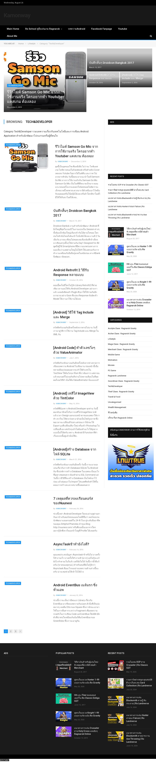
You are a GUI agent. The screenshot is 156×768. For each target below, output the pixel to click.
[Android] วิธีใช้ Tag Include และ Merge (73, 314)
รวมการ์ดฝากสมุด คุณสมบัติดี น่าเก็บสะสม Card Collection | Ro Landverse (139, 682)
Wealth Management (117, 407)
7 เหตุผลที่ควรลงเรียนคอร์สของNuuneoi (73, 501)
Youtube (122, 28)
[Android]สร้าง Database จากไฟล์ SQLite (74, 451)
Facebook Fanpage (101, 28)
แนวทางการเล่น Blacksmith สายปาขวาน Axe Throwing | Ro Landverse (138, 737)
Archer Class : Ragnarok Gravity (121, 333)
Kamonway (17, 15)
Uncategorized (114, 402)
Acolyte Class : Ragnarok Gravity (122, 328)
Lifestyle (111, 339)
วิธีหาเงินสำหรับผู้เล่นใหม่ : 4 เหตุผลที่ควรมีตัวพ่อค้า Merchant (139, 231)
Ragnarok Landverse (117, 376)
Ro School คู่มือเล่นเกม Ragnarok (42, 28)
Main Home (13, 28)
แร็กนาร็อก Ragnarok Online (120, 418)
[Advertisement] (131, 148)
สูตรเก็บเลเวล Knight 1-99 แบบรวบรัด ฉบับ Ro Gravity (139, 285)
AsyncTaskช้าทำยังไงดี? (71, 544)
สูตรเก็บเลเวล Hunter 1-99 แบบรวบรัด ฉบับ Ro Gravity (139, 249)
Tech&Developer (15, 85)
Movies (111, 365)
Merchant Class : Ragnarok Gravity (123, 349)
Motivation (112, 360)
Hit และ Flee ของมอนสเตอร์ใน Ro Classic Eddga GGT (139, 267)
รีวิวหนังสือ (112, 412)
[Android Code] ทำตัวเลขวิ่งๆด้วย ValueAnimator (74, 350)
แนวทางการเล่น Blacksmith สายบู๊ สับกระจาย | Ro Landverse (137, 700)
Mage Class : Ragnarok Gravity (121, 344)
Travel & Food (114, 397)
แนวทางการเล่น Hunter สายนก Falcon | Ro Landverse (137, 718)
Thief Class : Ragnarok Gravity (121, 391)
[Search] (149, 36)
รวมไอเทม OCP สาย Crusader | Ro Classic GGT (128, 185)
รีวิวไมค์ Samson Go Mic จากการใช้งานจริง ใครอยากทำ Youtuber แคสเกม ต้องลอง (76, 151)
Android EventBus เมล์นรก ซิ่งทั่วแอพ (75, 587)
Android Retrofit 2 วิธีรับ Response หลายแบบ (71, 272)
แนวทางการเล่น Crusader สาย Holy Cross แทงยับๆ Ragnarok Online (139, 302)
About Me (12, 36)
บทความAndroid (76, 28)
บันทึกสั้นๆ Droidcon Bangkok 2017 (74, 213)
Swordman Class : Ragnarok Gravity (123, 381)
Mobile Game (114, 354)
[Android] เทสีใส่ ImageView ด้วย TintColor (73, 395)
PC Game (112, 370)
